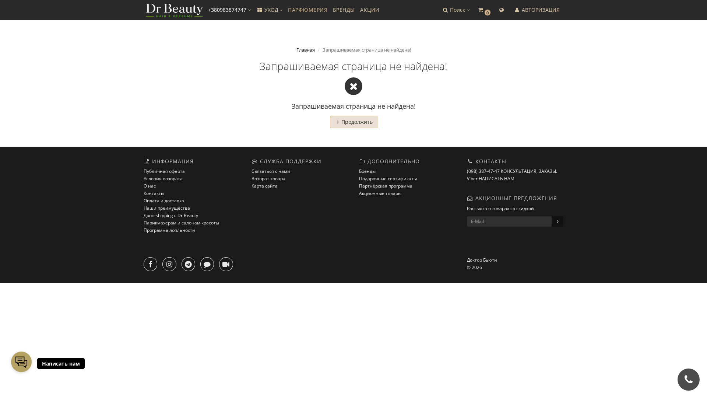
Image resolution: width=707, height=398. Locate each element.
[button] (456, 10)
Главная (305, 49)
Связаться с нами (271, 171)
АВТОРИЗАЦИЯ (540, 9)
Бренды (367, 171)
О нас (150, 186)
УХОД (271, 9)
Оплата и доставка (164, 201)
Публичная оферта (164, 171)
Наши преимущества (167, 208)
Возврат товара (268, 178)
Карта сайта (265, 186)
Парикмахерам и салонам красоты (181, 223)
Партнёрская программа (385, 186)
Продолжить (357, 121)
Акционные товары (380, 193)
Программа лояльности (169, 230)
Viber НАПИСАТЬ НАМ (490, 178)
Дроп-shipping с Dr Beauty (171, 215)
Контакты (154, 193)
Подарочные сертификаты (388, 178)
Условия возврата (163, 178)
